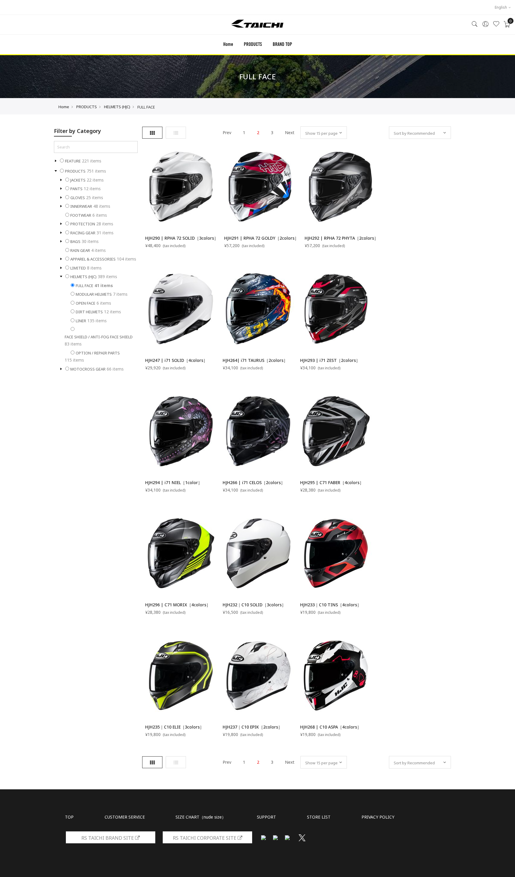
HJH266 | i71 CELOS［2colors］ (254, 482)
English (501, 7)
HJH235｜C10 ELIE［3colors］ (174, 727)
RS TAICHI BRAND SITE (108, 838)
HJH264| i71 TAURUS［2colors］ (255, 360)
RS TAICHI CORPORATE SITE (205, 838)
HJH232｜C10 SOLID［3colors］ (254, 605)
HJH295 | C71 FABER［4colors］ (332, 482)
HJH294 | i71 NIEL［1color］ (173, 482)
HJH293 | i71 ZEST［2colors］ (330, 360)
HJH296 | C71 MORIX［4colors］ (177, 605)
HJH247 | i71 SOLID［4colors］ (176, 360)
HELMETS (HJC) (117, 106)
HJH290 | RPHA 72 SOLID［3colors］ (181, 238)
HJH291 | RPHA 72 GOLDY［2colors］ (261, 238)
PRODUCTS (86, 106)
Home (228, 44)
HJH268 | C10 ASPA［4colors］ (330, 727)
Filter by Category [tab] (77, 130)
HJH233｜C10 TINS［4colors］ (330, 605)
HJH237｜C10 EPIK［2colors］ (252, 727)
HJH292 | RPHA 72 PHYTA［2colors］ (341, 238)
